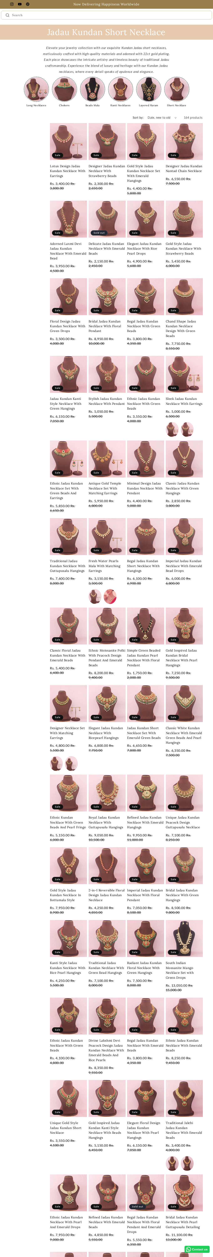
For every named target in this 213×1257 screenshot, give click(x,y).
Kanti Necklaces (120, 105)
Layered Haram (148, 105)
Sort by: (138, 117)
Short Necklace (176, 105)
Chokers (64, 105)
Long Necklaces (36, 105)
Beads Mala (92, 105)
